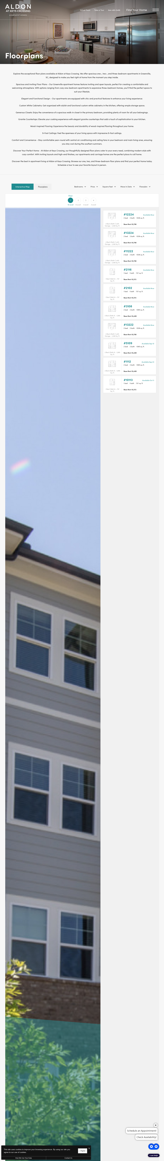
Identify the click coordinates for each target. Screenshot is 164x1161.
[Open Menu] (155, 10)
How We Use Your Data (23, 1158)
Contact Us (68, 1158)
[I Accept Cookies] (89, 1148)
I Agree (82, 1151)
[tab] (23, 187)
